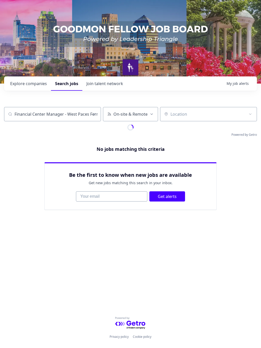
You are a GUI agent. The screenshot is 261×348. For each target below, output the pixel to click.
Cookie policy (142, 336)
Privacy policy (119, 336)
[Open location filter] (250, 114)
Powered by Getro (244, 134)
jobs (66, 83)
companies (28, 83)
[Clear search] (94, 114)
